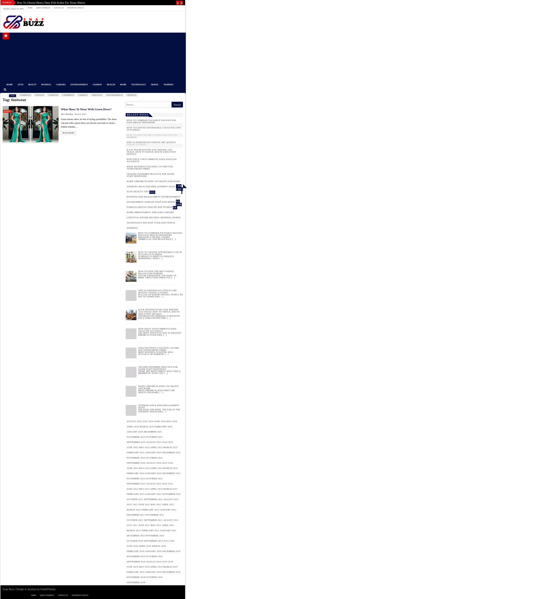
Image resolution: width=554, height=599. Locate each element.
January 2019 (153, 572)
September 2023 (136, 484)
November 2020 (155, 536)
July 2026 (148, 421)
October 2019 (154, 556)
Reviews (154, 217)
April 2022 (168, 504)
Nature (144, 217)
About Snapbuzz (43, 8)
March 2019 (170, 567)
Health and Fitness (160, 207)
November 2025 (136, 437)
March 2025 (170, 447)
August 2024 (153, 463)
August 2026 (134, 421)
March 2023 (170, 489)
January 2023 (153, 494)
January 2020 (153, 551)
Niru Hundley (67, 114)
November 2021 (155, 515)
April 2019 (156, 567)
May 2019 (144, 567)
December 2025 (153, 432)
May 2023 (144, 489)
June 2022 (144, 504)
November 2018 (136, 577)
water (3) (83, 95)
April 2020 (145, 546)
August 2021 (171, 520)
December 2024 (171, 452)
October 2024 (154, 458)
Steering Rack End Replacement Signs (151, 186)
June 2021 (144, 525)
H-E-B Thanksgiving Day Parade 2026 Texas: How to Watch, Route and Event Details (151, 152)
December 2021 (136, 515)
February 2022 (150, 510)
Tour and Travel (165, 223)
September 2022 (153, 499)
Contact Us (59, 8)
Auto (20, 84)
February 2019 (135, 572)
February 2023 (135, 494)
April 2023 (156, 489)
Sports (176, 217)
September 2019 (136, 561)
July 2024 (167, 463)
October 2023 (154, 478)
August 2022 (171, 499)
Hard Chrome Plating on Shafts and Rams (153, 181)
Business (46, 84)
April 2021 (168, 525)
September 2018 (136, 582)
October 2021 (135, 520)
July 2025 (167, 442)
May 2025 (144, 447)
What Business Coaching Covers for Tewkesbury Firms (150, 167)
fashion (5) (26, 95)
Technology (138, 84)
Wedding (169, 84)
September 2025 (136, 442)
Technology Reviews (140, 223)
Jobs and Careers (163, 212)
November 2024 (136, 458)
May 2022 (156, 504)
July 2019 (167, 561)
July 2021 (132, 525)
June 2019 (132, 567)
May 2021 (156, 525)
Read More (68, 133)
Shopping (166, 217)
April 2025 (156, 447)
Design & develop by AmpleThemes (36, 589)
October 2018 (154, 577)
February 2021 (150, 530)
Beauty (32, 84)
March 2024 (170, 468)
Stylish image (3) (115, 95)
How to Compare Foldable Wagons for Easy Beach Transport (151, 121)
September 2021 (153, 520)
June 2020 (132, 546)
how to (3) (97, 95)
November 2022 (171, 494)
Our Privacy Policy (75, 8)
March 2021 (134, 530)
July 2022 (132, 504)
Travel (155, 84)
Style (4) (40, 95)
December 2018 (171, 572)
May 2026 (171, 421)
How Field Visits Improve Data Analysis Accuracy (152, 160)
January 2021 (168, 530)
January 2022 (168, 510)
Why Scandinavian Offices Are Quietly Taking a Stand (151, 143)
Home (30, 8)
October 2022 (135, 499)
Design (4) (54, 95)
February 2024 (135, 473)
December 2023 (171, 473)
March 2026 (147, 426)
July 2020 (169, 541)
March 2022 (134, 510)
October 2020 (135, 541)
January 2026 (135, 432)
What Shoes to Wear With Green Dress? (86, 109)
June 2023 (132, 489)
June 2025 (132, 447)
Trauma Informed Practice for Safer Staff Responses (150, 175)
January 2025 (153, 452)
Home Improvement (139, 212)
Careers (60, 84)
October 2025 (154, 437)
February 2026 (163, 426)
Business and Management (143, 197)
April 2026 (133, 426)
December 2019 (171, 551)
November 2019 (136, 556)
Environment (135, 202)
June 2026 (160, 421)
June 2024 (132, 468)
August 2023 (153, 484)
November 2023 (136, 478)
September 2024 (136, 463)
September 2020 (153, 541)
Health (111, 84)
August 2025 (153, 442)
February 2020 (135, 551)
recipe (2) (132, 95)
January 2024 (153, 473)
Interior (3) (69, 95)
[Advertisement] (92, 61)
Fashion (97, 84)
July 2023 (167, 484)
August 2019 (153, 561)
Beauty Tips (141, 191)
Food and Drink (165, 202)
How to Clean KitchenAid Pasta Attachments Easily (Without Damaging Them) (64, 2)
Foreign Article (137, 207)
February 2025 (135, 452)
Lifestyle (133, 217)
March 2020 (159, 546)
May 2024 (144, 468)
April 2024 (156, 468)
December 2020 (136, 536)
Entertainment (79, 84)
